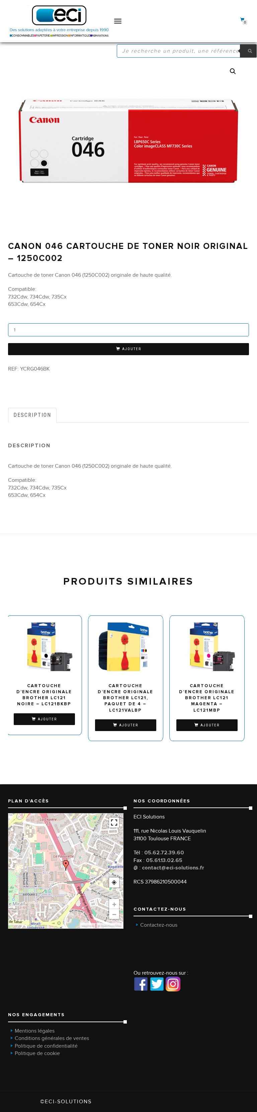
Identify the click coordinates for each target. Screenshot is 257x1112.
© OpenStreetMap (109, 926)
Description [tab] (32, 415)
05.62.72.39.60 (164, 852)
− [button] (114, 914)
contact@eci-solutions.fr (173, 867)
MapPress (88, 926)
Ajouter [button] (47, 719)
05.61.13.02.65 (164, 860)
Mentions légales (35, 1031)
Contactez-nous (158, 925)
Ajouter (131, 349)
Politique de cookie (37, 1053)
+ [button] (114, 904)
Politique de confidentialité (46, 1046)
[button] (233, 71)
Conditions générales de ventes (52, 1038)
